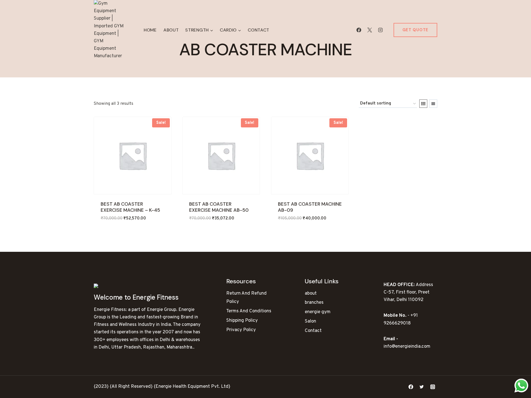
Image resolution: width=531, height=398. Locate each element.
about (311, 293)
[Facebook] (359, 30)
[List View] (433, 104)
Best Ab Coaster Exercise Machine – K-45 (130, 207)
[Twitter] (421, 387)
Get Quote (415, 30)
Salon (310, 321)
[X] (369, 30)
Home (150, 30)
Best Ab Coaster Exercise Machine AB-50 (219, 207)
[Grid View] (423, 104)
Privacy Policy (241, 330)
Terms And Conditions (248, 311)
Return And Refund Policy (246, 297)
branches (314, 303)
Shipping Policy (242, 321)
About (171, 30)
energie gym (317, 312)
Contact (258, 30)
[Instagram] (380, 30)
